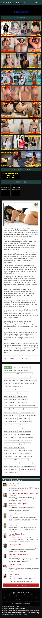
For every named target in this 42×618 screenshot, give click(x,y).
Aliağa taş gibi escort (25, 453)
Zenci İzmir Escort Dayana (17, 503)
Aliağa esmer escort (24, 377)
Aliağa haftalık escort (24, 434)
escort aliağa (26, 367)
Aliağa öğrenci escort (10, 453)
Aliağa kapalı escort (26, 463)
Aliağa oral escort (22, 402)
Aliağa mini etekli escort (20, 371)
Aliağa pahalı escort (10, 422)
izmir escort (6, 617)
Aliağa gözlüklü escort (11, 437)
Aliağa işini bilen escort (24, 444)
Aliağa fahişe (8, 457)
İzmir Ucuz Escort (14, 564)
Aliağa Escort (17, 367)
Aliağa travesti (27, 457)
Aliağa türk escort (9, 396)
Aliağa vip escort (23, 425)
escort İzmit (8, 371)
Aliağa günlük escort (25, 431)
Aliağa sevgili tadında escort (12, 387)
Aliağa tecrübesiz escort (11, 441)
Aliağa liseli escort (9, 374)
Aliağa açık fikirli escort (28, 469)
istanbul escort (11, 615)
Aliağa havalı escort (10, 425)
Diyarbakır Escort (14, 483)
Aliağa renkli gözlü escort (11, 380)
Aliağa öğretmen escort (26, 450)
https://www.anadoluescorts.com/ (13, 608)
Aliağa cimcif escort (10, 418)
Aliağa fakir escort (23, 393)
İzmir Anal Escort (14, 574)
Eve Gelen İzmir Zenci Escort (18, 554)
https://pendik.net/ (32, 610)
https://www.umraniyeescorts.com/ (14, 610)
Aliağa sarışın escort (10, 377)
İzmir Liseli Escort (14, 514)
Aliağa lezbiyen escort (11, 406)
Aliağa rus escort (22, 396)
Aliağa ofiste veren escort (28, 415)
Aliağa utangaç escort (28, 466)
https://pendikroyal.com (22, 613)
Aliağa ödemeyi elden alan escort (14, 390)
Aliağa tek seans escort (11, 428)
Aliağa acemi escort (26, 441)
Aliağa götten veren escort (27, 406)
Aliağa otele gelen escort (11, 412)
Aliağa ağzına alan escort (11, 409)
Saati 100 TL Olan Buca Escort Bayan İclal (23, 493)
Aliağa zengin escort (10, 393)
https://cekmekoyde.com (10, 606)
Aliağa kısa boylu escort (27, 383)
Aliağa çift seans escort (27, 428)
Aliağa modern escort (10, 472)
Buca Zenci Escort (14, 544)
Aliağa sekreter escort (11, 450)
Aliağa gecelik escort (10, 431)
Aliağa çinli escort (22, 399)
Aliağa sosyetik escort (24, 422)
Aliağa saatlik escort (10, 434)
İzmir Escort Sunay (15, 524)
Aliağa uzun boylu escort (11, 383)
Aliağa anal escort (9, 402)
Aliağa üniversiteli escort (24, 374)
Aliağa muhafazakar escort (12, 466)
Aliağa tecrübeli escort (26, 437)
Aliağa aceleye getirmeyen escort (14, 447)
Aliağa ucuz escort (23, 418)
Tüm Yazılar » (21, 585)
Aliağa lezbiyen (8, 460)
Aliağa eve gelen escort (28, 412)
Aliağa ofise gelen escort (11, 415)
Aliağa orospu (18, 457)
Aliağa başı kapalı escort (11, 469)
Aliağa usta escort (9, 444)
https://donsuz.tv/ (8, 613)
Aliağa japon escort (10, 399)
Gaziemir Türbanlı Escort (16, 534)
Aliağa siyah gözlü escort (28, 380)
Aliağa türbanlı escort (21, 460)
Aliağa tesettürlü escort (11, 463)
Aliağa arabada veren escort (29, 409)
